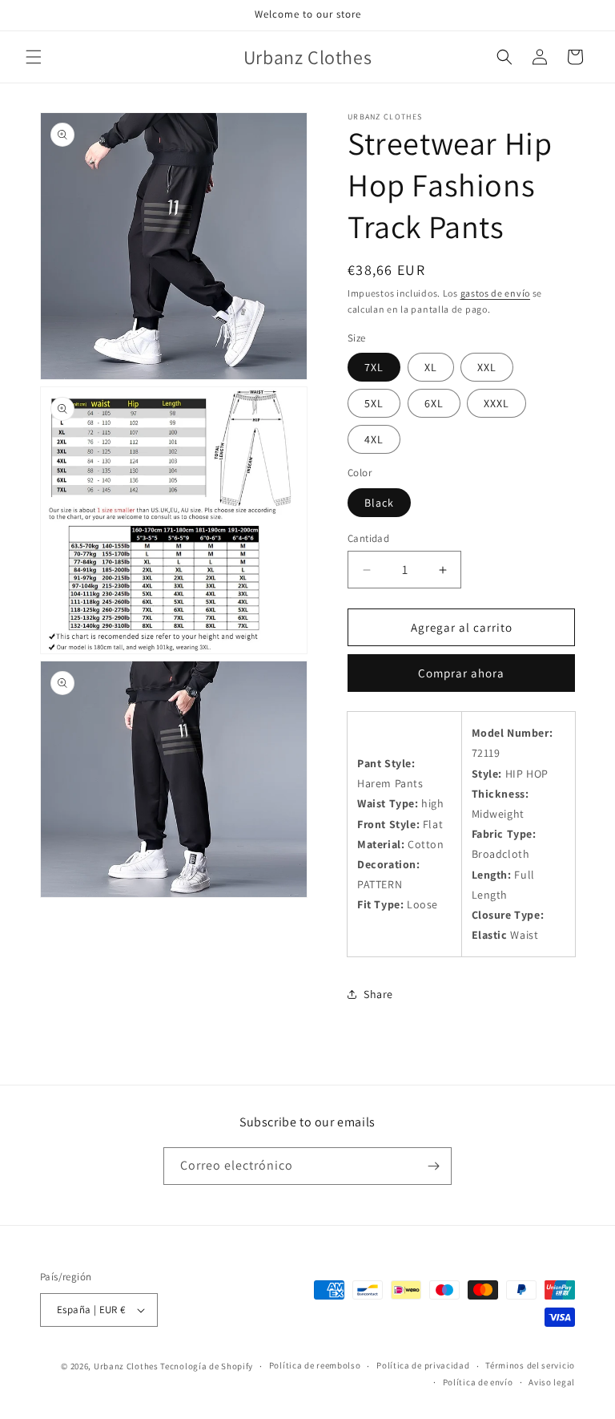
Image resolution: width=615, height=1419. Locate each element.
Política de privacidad (422, 1365)
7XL (374, 367)
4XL (374, 439)
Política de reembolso (315, 1365)
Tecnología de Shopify (206, 1366)
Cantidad (368, 538)
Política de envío (478, 1382)
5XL (374, 403)
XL (430, 367)
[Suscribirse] (433, 1166)
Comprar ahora (461, 673)
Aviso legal (552, 1382)
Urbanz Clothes (126, 1366)
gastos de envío (495, 293)
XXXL (496, 403)
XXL (486, 367)
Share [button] (378, 994)
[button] (33, 57)
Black (379, 502)
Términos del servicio (530, 1365)
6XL (434, 403)
